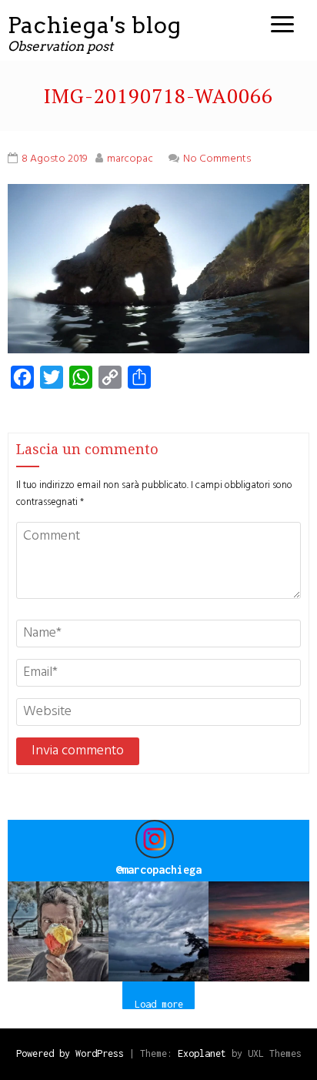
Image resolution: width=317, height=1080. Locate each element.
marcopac (130, 159)
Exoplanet (202, 1053)
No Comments (217, 159)
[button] (58, 931)
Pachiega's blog (95, 25)
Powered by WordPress (70, 1053)
